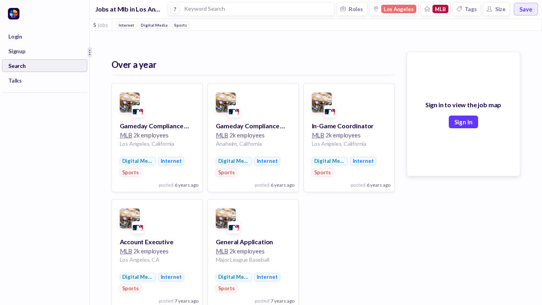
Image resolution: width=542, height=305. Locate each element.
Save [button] (525, 9)
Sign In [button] (463, 121)
